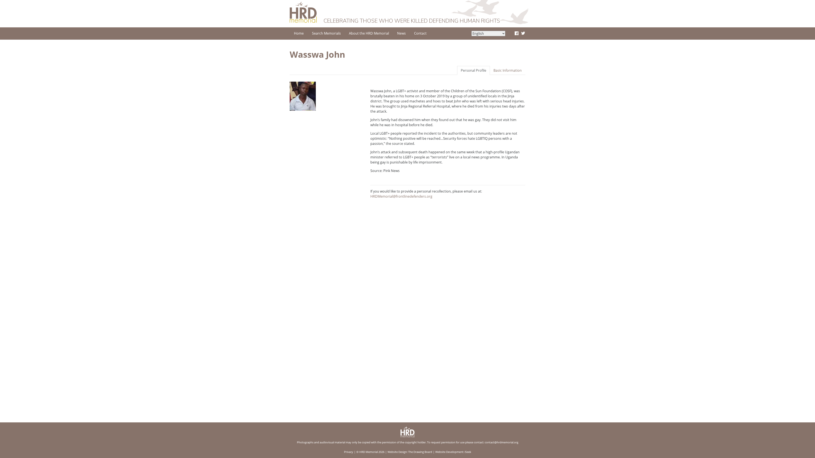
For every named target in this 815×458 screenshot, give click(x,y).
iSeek (468, 452)
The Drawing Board (420, 452)
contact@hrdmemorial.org (501, 442)
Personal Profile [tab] (473, 70)
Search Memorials (326, 33)
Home (299, 33)
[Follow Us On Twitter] (523, 33)
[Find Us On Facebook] (517, 33)
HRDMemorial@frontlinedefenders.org (401, 196)
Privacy (348, 452)
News (401, 33)
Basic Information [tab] (507, 70)
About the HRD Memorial (369, 33)
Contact (420, 33)
